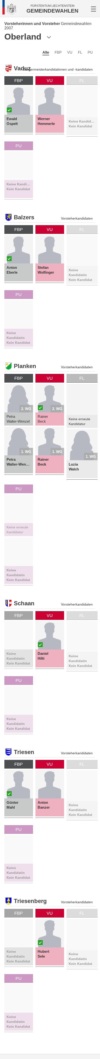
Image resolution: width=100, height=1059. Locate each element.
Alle (45, 52)
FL (80, 52)
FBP (58, 52)
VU (69, 52)
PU (90, 52)
